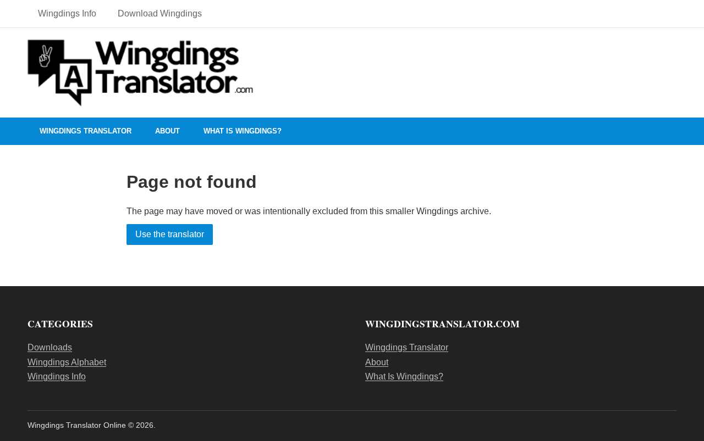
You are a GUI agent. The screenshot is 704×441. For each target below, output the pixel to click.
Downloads (50, 347)
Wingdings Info (67, 13)
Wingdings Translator (85, 131)
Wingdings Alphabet (67, 362)
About (167, 131)
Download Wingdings (160, 13)
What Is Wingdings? (243, 131)
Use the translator (169, 234)
